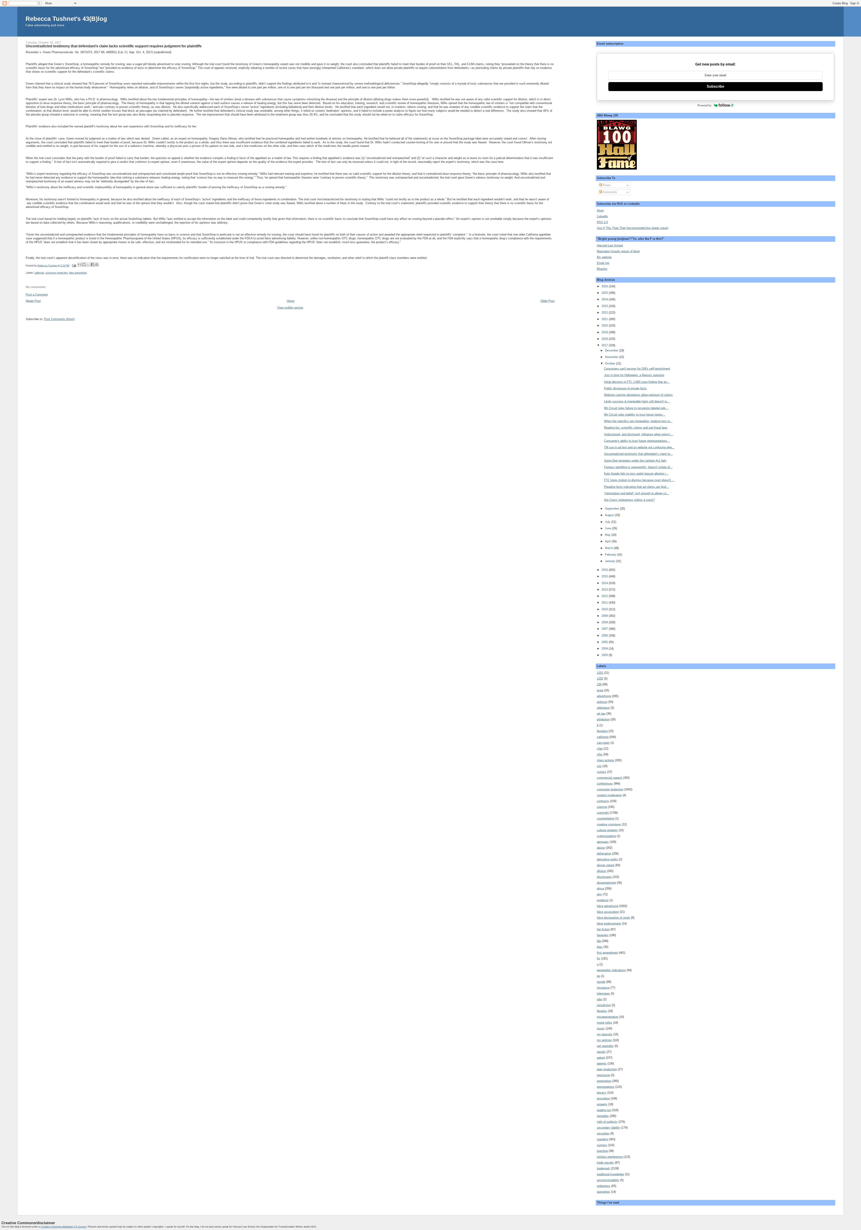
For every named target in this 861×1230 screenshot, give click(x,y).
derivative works (607, 859)
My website (604, 257)
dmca (600, 888)
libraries (602, 1011)
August (610, 515)
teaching (602, 1151)
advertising (604, 696)
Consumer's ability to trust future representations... (637, 441)
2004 (605, 648)
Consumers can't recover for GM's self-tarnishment (637, 368)
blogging (602, 731)
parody (601, 1051)
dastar (601, 847)
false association (608, 912)
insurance (603, 987)
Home (290, 301)
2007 (605, 628)
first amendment (607, 952)
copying (602, 807)
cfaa (599, 748)
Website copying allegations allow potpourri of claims (638, 395)
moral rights (604, 1022)
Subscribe (715, 86)
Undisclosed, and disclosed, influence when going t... (638, 434)
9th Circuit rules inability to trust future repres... (634, 414)
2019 (605, 332)
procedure (603, 1098)
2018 (605, 338)
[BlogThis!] (84, 264)
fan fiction (603, 929)
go (598, 976)
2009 (605, 615)
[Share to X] (88, 264)
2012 (605, 596)
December (612, 350)
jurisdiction (604, 1005)
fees (599, 947)
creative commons (609, 824)
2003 (605, 655)
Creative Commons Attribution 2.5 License (63, 1226)
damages (603, 842)
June (608, 528)
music (601, 1028)
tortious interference (610, 1156)
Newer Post (33, 301)
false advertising (78, 272)
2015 (605, 576)
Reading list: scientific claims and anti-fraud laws (635, 427)
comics (601, 772)
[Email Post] (74, 265)
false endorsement (609, 923)
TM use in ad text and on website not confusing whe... (639, 447)
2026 (605, 286)
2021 (605, 319)
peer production (607, 1069)
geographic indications (611, 970)
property (602, 1104)
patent (601, 1057)
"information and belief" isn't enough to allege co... (636, 493)
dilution (601, 871)
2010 (605, 609)
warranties (603, 1191)
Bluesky (602, 268)
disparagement (606, 882)
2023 (605, 306)
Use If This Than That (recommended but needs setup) (632, 228)
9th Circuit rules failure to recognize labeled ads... (636, 408)
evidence (603, 900)
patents (602, 1063)
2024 (605, 299)
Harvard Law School (610, 245)
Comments (609, 192)
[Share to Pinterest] (96, 264)
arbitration (603, 707)
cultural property (607, 830)
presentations (605, 1086)
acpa (600, 690)
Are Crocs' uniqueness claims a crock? (629, 500)
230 (599, 684)
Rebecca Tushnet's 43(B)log (66, 18)
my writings (604, 1040)
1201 (600, 672)
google (601, 982)
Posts (606, 185)
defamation (604, 853)
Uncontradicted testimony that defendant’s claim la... (638, 454)
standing (602, 1139)
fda (599, 941)
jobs (599, 999)
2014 (605, 583)
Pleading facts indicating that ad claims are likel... (636, 487)
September (612, 508)
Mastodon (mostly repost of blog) (618, 251)
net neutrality (605, 1046)
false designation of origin (613, 917)
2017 (605, 345)
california (39, 272)
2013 (605, 589)
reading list (604, 1110)
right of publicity (607, 1121)
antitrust (602, 702)
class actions (605, 760)
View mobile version (290, 307)
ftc (598, 958)
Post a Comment (37, 294)
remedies (603, 1116)
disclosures (604, 877)
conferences (605, 783)
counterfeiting (605, 818)
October (610, 363)
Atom (600, 210)
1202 (600, 678)
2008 (605, 622)
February (611, 554)
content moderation (609, 795)
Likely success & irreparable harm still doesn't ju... (637, 401)
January (610, 561)
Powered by (705, 105)
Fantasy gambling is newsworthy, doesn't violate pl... (638, 467)
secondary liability (608, 1127)
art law (601, 713)
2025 (605, 292)
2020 (605, 325)
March (609, 548)
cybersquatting (606, 836)
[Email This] (79, 264)
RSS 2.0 (602, 222)
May (608, 534)
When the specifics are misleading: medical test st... (638, 421)
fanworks (603, 935)
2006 (605, 635)
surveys (602, 1145)
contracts (603, 801)
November (612, 357)
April (608, 541)
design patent (605, 865)
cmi (599, 766)
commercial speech (609, 777)
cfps (599, 754)
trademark (603, 1168)
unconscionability (608, 1180)
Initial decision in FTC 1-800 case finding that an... (637, 382)
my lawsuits (604, 1034)
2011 (605, 602)
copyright (603, 812)
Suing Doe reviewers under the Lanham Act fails (635, 460)
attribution (603, 719)
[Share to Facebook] (92, 264)
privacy (601, 1092)
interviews (603, 993)
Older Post (547, 301)
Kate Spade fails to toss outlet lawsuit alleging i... (636, 473)
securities (603, 1133)
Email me (603, 263)
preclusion (603, 1075)
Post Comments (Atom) (59, 319)
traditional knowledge (610, 1174)
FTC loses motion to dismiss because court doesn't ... (639, 480)
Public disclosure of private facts (625, 388)
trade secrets (605, 1162)
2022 (605, 312)
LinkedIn (602, 216)
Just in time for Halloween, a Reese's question (634, 375)
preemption (604, 1081)
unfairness (603, 1186)
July (608, 521)
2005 (605, 642)
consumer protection (56, 272)
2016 (605, 569)
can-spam (603, 742)
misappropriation (607, 1016)
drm (599, 894)
